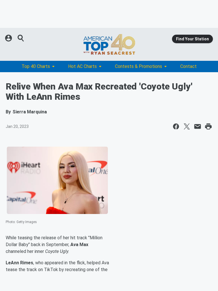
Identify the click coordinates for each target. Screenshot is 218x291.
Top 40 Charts (36, 66)
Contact (188, 66)
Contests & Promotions (138, 66)
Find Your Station (192, 39)
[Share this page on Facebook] (176, 126)
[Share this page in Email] (198, 126)
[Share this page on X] (187, 126)
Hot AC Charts (82, 66)
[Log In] (9, 38)
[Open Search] (21, 38)
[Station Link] (109, 44)
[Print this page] (208, 126)
